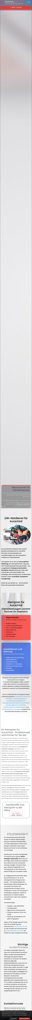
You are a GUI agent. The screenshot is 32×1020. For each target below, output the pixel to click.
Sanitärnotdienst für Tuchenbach (16, 705)
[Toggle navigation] (29, 2)
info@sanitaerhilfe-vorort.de (14, 931)
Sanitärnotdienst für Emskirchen (11, 709)
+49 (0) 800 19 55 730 (20, 926)
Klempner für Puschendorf (21, 703)
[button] (2, 507)
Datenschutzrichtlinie (7, 1016)
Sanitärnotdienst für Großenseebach (14, 707)
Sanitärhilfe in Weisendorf (22, 696)
